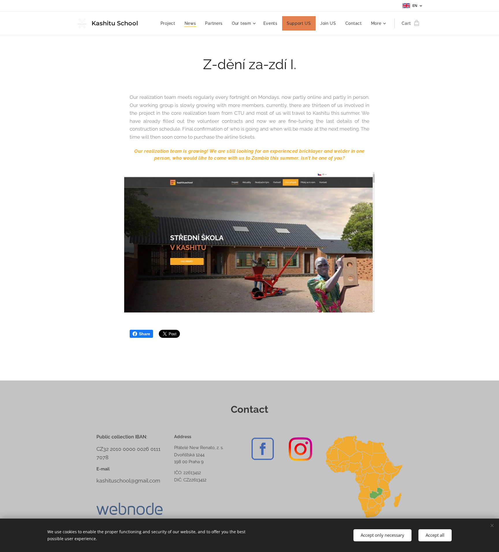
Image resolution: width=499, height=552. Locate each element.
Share (144, 333)
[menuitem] (169, 23)
